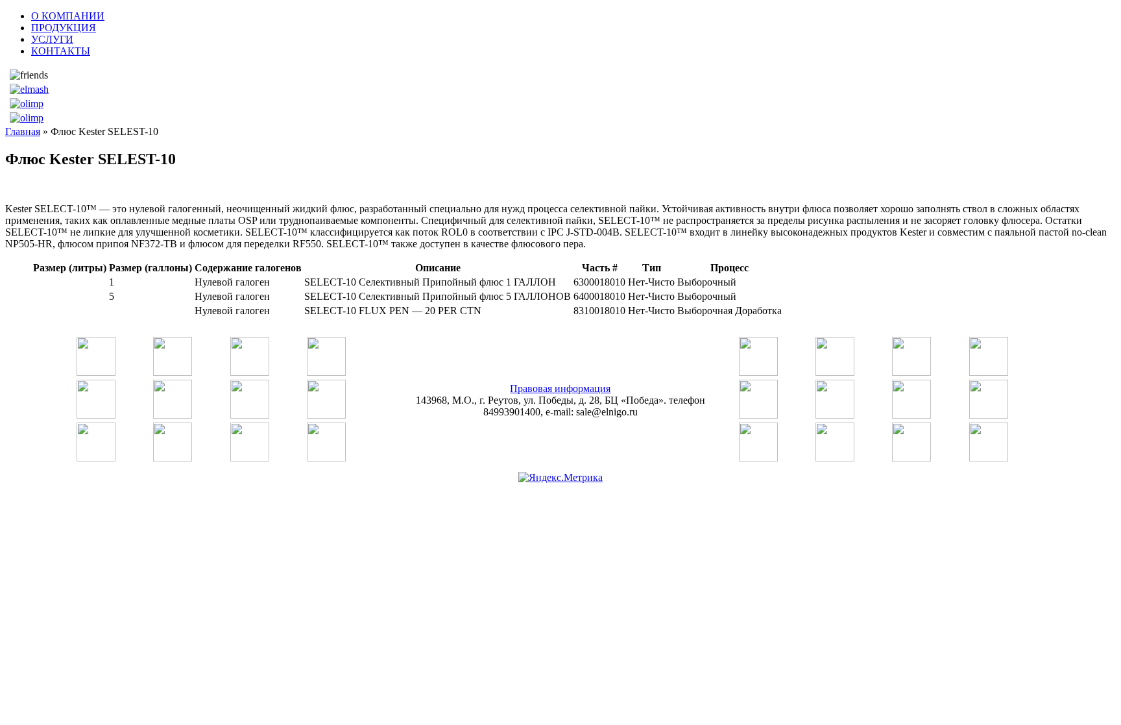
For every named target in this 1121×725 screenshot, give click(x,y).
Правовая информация (560, 388)
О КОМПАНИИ (67, 15)
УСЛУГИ (52, 39)
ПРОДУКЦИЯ (63, 27)
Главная (22, 131)
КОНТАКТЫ (60, 50)
